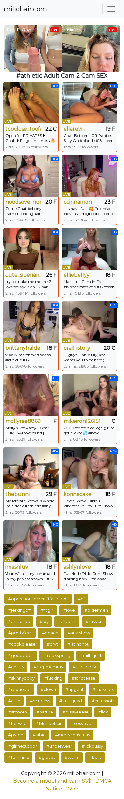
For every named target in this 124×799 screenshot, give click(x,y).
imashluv (16, 567)
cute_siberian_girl (23, 275)
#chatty (16, 666)
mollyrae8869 (23, 421)
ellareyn (74, 129)
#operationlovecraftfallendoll (38, 598)
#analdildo (19, 621)
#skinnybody (21, 678)
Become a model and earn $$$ (52, 781)
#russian (94, 621)
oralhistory (77, 348)
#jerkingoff (19, 610)
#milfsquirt (91, 655)
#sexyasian (82, 723)
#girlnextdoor (22, 746)
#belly (95, 757)
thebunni (17, 494)
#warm (72, 757)
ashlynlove (77, 567)
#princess (40, 700)
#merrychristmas (72, 734)
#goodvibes (20, 655)
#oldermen (96, 610)
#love (69, 610)
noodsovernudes (23, 202)
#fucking (53, 678)
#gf (81, 598)
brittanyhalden (23, 348)
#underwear (59, 746)
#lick (103, 711)
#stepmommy (48, 666)
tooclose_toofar (23, 129)
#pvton (15, 734)
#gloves (47, 757)
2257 (72, 789)
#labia (39, 734)
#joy (44, 621)
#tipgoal (74, 689)
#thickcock (84, 666)
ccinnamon (78, 202)
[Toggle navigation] (111, 9)
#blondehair (49, 723)
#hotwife (17, 723)
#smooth (17, 711)
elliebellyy (77, 275)
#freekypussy (57, 655)
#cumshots (103, 700)
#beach (50, 632)
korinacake (78, 494)
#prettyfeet (20, 632)
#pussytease (76, 711)
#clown (48, 689)
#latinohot (78, 643)
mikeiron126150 (82, 421)
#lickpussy (92, 746)
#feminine (18, 757)
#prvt (52, 643)
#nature (45, 711)
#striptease (83, 678)
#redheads (19, 689)
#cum (14, 700)
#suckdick (103, 689)
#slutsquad (70, 700)
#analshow (79, 632)
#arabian (67, 621)
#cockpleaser (22, 643)
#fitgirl (47, 610)
